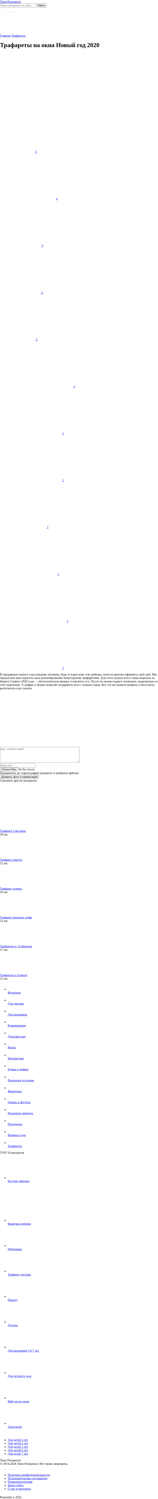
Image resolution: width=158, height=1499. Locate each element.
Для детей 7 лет (18, 1453)
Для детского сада (19, 1376)
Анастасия (15, 1426)
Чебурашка (15, 1249)
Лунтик (13, 1325)
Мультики (14, 992)
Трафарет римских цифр (16, 917)
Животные (15, 1091)
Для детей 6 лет (18, 1450)
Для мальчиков (17, 1014)
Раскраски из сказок (21, 1080)
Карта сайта (15, 1485)
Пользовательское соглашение (27, 1478)
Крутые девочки (18, 1181)
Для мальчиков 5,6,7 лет (23, 1350)
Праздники (15, 1124)
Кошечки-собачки (19, 1223)
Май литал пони (18, 1401)
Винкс (12, 1047)
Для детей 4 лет (18, 1443)
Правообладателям (20, 1481)
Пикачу (13, 1300)
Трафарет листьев (19, 1274)
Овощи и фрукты (19, 1102)
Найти (41, 5)
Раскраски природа (20, 1113)
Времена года (17, 1135)
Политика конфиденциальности (29, 1475)
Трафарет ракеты (11, 859)
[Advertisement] (74, 80)
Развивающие (17, 1025)
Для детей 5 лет (18, 1446)
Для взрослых (17, 1036)
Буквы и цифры (18, 1069)
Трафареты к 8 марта (13, 975)
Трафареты (15, 1146)
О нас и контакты (19, 1488)
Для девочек (16, 1003)
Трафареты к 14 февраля (16, 946)
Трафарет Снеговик (13, 831)
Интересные (16, 1058)
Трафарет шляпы (11, 888)
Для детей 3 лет (18, 1440)
